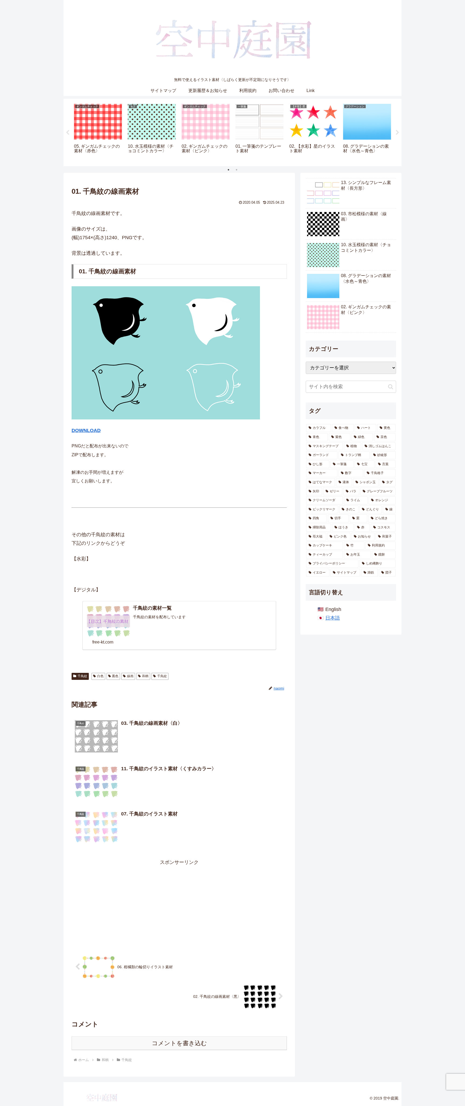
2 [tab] (236, 169)
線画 (130, 676)
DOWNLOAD (86, 430)
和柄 (145, 676)
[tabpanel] (98, 131)
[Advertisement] (179, 904)
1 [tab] (228, 169)
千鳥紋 (82, 676)
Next (397, 132)
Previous (67, 132)
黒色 (115, 676)
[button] (390, 387)
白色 (100, 676)
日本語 (332, 618)
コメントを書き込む (179, 1043)
